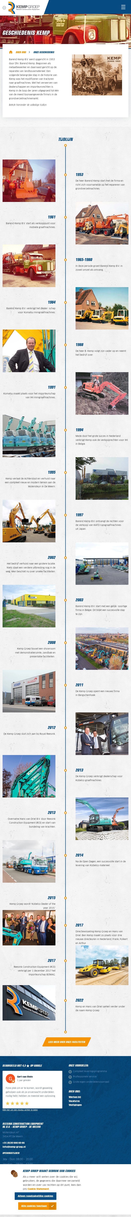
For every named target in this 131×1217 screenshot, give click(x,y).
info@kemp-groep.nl (14, 1147)
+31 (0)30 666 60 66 (14, 1143)
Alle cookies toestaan (34, 1206)
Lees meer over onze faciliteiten (66, 1042)
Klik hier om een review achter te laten (20, 1110)
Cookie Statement (38, 1189)
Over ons (21, 52)
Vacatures (74, 1101)
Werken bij (75, 1097)
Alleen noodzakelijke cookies (35, 1196)
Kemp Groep (11, 52)
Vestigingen (75, 1105)
